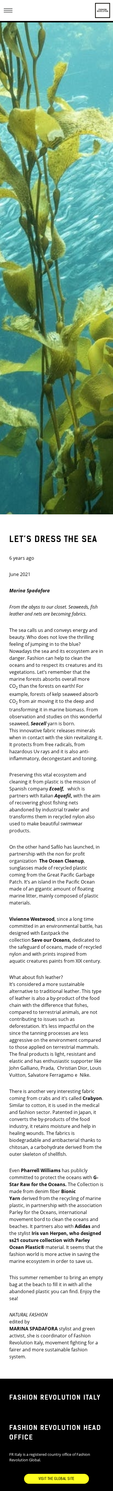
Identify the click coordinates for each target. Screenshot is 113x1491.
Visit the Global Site (56, 1479)
